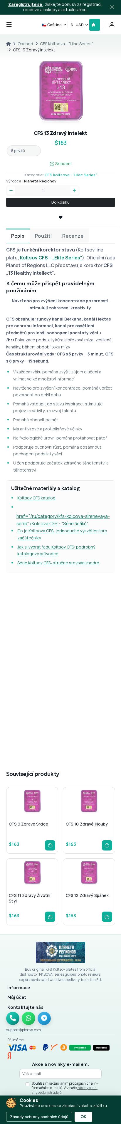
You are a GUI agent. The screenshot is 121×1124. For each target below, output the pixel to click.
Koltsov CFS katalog (36, 498)
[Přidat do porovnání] (41, 814)
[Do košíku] (50, 845)
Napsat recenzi (94, 744)
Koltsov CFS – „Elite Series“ (51, 257)
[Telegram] (44, 1018)
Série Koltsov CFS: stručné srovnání (51, 563)
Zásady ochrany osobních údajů (39, 1116)
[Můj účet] (112, 24)
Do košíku (60, 202)
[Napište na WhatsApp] (28, 1018)
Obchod (25, 43)
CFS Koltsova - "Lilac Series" (66, 43)
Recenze (72, 236)
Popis (17, 236)
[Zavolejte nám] (13, 1018)
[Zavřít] (112, 7)
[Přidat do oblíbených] (32, 814)
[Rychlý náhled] (22, 814)
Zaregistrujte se (25, 4)
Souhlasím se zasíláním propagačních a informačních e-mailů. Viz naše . (65, 1088)
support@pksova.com (23, 1029)
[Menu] (9, 24)
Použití (43, 236)
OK (83, 1116)
